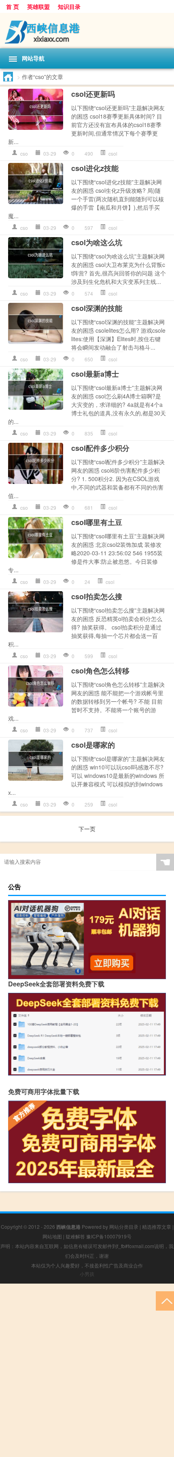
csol (112, 153)
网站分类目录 (123, 1226)
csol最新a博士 (95, 374)
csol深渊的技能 (96, 308)
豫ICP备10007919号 (109, 1236)
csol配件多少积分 (100, 448)
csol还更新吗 (93, 94)
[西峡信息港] (87, 30)
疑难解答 (75, 1236)
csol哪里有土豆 (96, 522)
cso (24, 153)
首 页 (12, 6)
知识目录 (69, 6)
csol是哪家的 (93, 745)
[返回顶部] (165, 1300)
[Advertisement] (87, 1370)
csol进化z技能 (95, 168)
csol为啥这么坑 (96, 242)
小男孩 (87, 1273)
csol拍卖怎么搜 (96, 596)
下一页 (87, 829)
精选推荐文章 (156, 1226)
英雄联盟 (38, 6)
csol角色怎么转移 (100, 670)
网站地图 (52, 1236)
